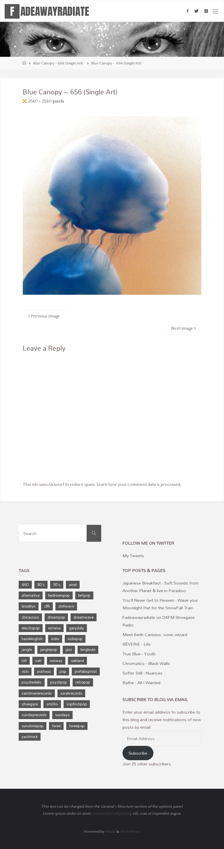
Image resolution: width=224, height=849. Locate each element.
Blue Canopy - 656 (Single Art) (58, 63)
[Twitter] (196, 11)
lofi (24, 660)
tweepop (77, 726)
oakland (77, 660)
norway (56, 660)
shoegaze (30, 704)
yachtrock (30, 736)
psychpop (58, 682)
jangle (27, 649)
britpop (84, 595)
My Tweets (133, 555)
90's (56, 584)
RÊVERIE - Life (136, 644)
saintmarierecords (37, 693)
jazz (69, 649)
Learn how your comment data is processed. (139, 484)
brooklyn (29, 606)
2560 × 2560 (40, 101)
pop (63, 671)
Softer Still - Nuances (142, 673)
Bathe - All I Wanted (141, 682)
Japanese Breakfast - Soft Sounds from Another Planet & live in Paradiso (161, 587)
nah (38, 660)
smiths (52, 704)
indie (55, 639)
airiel (73, 584)
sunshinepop (32, 726)
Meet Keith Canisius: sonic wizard (155, 634)
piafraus (44, 671)
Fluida (110, 831)
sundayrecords (34, 715)
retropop (83, 682)
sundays (62, 715)
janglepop (48, 649)
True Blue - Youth (139, 653)
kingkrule (87, 649)
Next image (182, 328)
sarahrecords (71, 693)
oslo (25, 671)
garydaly (76, 628)
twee (56, 726)
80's (41, 584)
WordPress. (130, 831)
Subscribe (138, 753)
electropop (31, 628)
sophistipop (76, 704)
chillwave (66, 606)
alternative (31, 595)
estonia (54, 628)
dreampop (56, 617)
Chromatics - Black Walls (146, 663)
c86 (47, 606)
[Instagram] (206, 11)
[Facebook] (187, 11)
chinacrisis (30, 617)
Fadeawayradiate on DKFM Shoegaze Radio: (159, 621)
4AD (25, 584)
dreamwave (84, 617)
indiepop (75, 639)
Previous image (45, 316)
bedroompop (59, 595)
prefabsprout (86, 671)
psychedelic (32, 682)
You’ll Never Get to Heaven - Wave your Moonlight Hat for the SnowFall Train (160, 604)
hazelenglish (32, 639)
